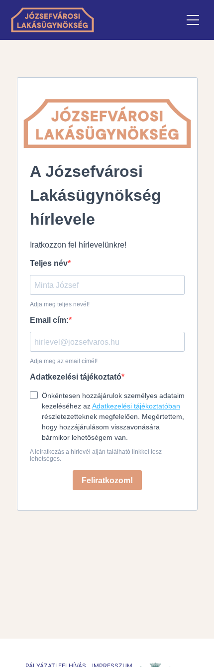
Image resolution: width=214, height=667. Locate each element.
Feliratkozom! (107, 480)
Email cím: (49, 320)
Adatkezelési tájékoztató (75, 377)
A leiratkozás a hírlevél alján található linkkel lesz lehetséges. (96, 455)
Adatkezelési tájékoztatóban (136, 406)
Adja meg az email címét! (64, 361)
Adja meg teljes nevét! (60, 304)
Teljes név (49, 263)
